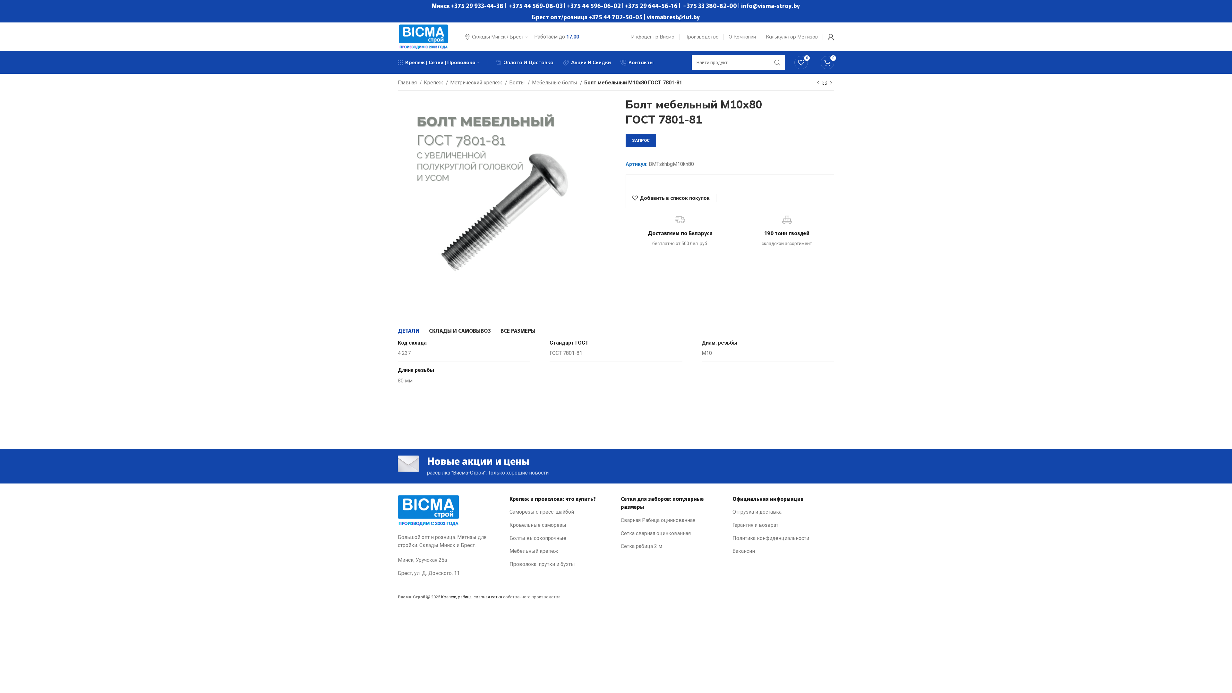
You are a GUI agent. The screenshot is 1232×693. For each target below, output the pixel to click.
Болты (517, 83)
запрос (641, 140)
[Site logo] (423, 36)
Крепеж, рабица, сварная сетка (471, 597)
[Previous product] (818, 83)
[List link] (560, 512)
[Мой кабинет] (831, 36)
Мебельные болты (555, 83)
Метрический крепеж (476, 83)
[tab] (408, 330)
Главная (408, 83)
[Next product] (831, 83)
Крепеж (434, 83)
